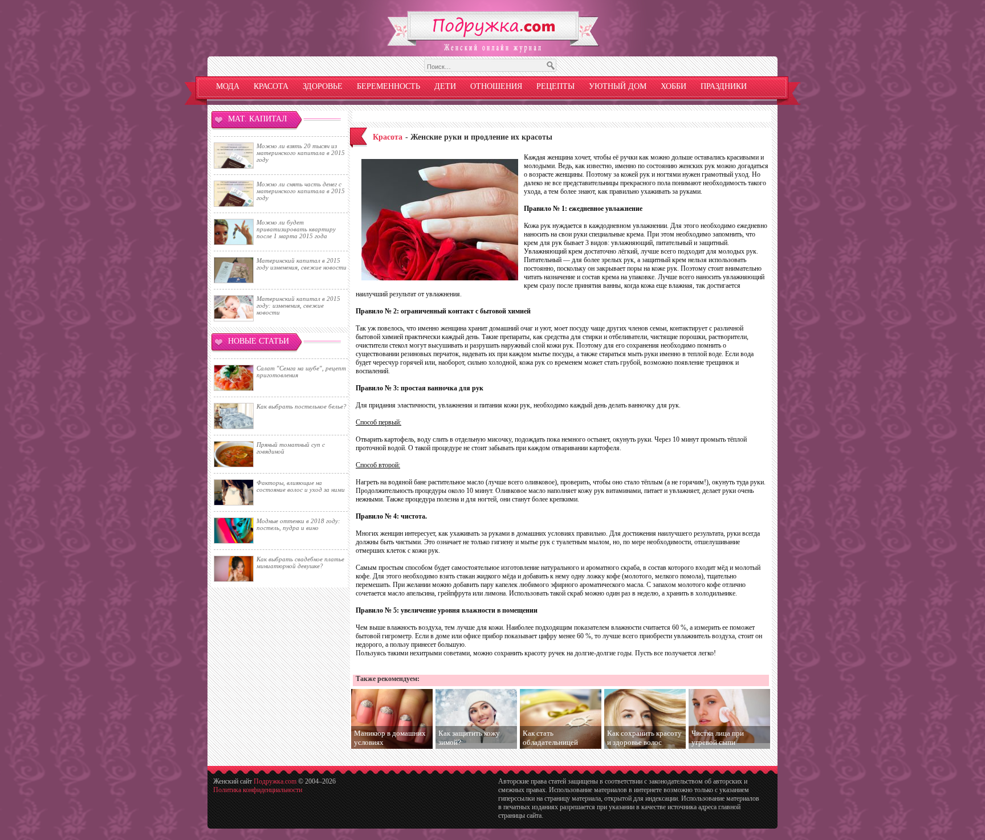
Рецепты (555, 86)
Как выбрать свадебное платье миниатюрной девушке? (300, 562)
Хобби (673, 86)
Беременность (388, 86)
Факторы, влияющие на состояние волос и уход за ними (301, 486)
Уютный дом (617, 86)
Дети (445, 86)
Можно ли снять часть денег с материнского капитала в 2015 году (301, 191)
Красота (271, 86)
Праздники (724, 86)
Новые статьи (258, 341)
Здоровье (323, 86)
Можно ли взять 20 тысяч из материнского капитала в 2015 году (301, 152)
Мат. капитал (257, 119)
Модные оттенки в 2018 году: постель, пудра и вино (298, 524)
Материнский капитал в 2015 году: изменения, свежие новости (298, 305)
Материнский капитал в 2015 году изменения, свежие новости (302, 264)
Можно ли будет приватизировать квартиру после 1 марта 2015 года (296, 229)
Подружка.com (275, 781)
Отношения (496, 86)
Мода (227, 86)
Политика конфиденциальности (257, 790)
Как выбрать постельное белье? (302, 406)
